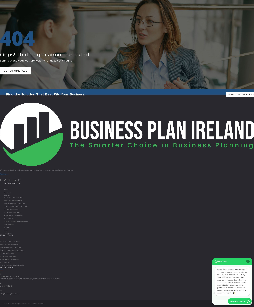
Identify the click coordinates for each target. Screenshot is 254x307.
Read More (4, 174)
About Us (7, 192)
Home (6, 189)
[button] (248, 261)
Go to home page (15, 70)
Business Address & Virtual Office (16, 221)
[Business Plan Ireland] (127, 165)
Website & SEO (9, 218)
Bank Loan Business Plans (13, 200)
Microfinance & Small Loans (14, 197)
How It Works (9, 224)
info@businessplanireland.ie (10, 294)
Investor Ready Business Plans (14, 203)
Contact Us (8, 233)
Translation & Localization (13, 215)
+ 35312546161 (6, 286)
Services (7, 195)
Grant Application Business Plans (15, 206)
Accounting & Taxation (12, 212)
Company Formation (11, 209)
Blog (5, 230)
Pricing (6, 227)
